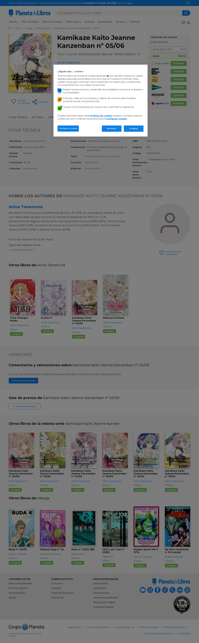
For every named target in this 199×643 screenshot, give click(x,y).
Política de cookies (101, 115)
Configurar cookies (68, 128)
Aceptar (134, 128)
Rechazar (112, 128)
